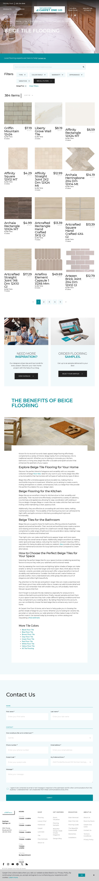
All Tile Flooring (28, 648)
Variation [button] (23, 81)
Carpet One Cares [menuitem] (88, 826)
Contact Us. (42, 58)
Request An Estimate (87, 9)
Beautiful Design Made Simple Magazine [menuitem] (57, 832)
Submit (49, 798)
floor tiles (37, 474)
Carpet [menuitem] (40, 828)
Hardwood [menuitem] (41, 825)
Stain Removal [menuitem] (73, 817)
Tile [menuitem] (39, 835)
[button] (68, 15)
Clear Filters (33, 86)
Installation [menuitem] (72, 837)
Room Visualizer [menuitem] (56, 818)
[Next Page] (66, 302)
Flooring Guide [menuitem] (73, 825)
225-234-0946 (20, 3)
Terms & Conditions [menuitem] (87, 835)
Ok (82, 875)
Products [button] (7, 9)
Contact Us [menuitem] (87, 830)
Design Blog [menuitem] (57, 838)
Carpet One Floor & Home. (17, 868)
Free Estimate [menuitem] (43, 839)
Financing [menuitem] (19, 14)
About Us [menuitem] (41, 843)
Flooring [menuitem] (41, 817)
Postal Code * (10, 757)
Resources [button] (19, 9)
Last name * (55, 711)
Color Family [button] (37, 75)
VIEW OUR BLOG (24, 376)
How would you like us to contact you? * (19, 733)
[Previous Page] (33, 302)
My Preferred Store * (57, 757)
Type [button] (21, 75)
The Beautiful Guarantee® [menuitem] (73, 829)
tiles (61, 544)
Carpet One (8, 21)
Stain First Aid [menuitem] (73, 821)
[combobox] (48, 66)
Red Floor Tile (27, 641)
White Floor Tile (28, 644)
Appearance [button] (74, 75)
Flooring (18, 21)
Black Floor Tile (28, 630)
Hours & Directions (72, 9)
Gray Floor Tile (27, 637)
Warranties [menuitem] (72, 834)
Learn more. (13, 877)
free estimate (34, 618)
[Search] (83, 66)
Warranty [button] (56, 75)
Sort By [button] (27, 95)
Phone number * (11, 745)
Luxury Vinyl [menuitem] (42, 821)
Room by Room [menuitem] (89, 821)
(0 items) (75, 15)
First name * (10, 711)
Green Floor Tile (28, 639)
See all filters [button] (43, 81)
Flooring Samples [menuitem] (56, 824)
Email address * (56, 745)
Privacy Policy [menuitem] (88, 839)
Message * (9, 769)
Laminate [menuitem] (41, 832)
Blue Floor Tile (27, 632)
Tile (25, 21)
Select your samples (70, 374)
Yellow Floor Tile (28, 646)
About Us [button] (7, 14)
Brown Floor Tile (28, 634)
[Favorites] (71, 15)
